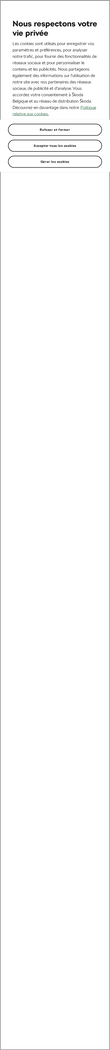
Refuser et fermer (55, 129)
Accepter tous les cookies (55, 145)
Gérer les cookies (55, 161)
